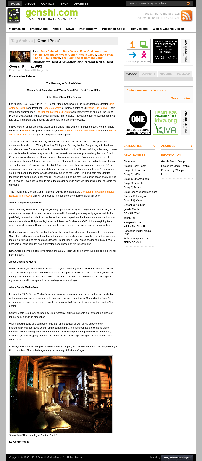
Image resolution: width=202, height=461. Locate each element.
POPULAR (131, 73)
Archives (81, 3)
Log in (164, 174)
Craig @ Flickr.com (135, 170)
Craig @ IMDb (132, 174)
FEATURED (166, 73)
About (30, 3)
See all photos (181, 98)
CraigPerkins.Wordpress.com (140, 191)
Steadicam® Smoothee (87, 130)
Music (57, 28)
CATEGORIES (133, 145)
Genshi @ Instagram (135, 196)
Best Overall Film (74, 51)
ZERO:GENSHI (132, 242)
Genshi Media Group (82, 54)
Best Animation (51, 51)
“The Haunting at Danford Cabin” (53, 112)
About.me (129, 161)
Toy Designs (139, 28)
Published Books (113, 28)
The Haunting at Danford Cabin (83, 57)
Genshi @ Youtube (134, 204)
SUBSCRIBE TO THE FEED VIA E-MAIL (158, 18)
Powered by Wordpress (174, 170)
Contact (48, 3)
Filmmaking (17, 28)
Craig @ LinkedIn (133, 183)
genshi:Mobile (131, 209)
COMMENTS (148, 73)
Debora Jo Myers (55, 54)
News (70, 28)
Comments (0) (21, 441)
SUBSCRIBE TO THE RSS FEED (162, 13)
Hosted (153, 457)
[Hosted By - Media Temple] (177, 457)
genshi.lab (129, 217)
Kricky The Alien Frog (136, 226)
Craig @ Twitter (132, 187)
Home (15, 3)
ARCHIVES (168, 145)
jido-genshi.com (133, 222)
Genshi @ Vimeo (133, 200)
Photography (88, 28)
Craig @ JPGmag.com (137, 178)
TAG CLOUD (183, 73)
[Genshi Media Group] (44, 16)
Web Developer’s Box (136, 238)
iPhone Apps (39, 28)
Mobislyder (66, 130)
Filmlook (25, 130)
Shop (64, 3)
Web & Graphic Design (168, 28)
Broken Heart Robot (135, 165)
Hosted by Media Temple (175, 165)
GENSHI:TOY (132, 213)
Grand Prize (105, 54)
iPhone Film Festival (46, 57)
